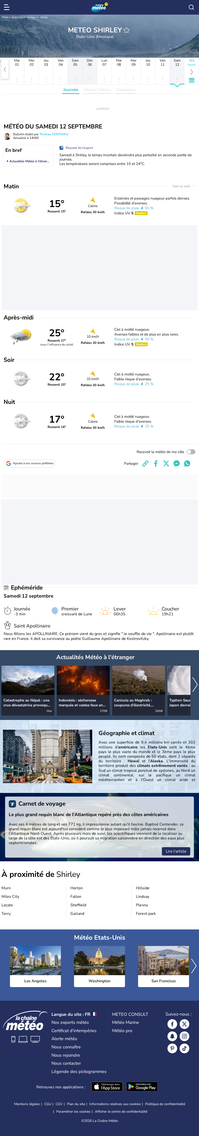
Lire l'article (176, 851)
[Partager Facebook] (156, 463)
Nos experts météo (70, 1022)
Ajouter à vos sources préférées (33, 463)
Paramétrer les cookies (73, 1112)
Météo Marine (125, 1022)
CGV (59, 1104)
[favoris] (126, 30)
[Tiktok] (184, 1048)
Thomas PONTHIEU (54, 134)
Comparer (126, 89)
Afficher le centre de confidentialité (121, 1112)
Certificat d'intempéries (74, 1031)
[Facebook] (172, 1024)
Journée (70, 89)
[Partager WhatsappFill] (187, 463)
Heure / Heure (97, 89)
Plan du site (76, 1104)
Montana (32, 17)
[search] (191, 7)
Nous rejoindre (65, 1055)
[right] (195, 685)
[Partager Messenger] (177, 463)
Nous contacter (66, 1063)
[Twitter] (184, 1024)
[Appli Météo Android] (142, 1087)
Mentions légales (27, 1104)
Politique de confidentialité (165, 1104)
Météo (4, 17)
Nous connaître (66, 1047)
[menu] (7, 7)
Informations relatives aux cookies (115, 1104)
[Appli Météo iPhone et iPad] (107, 1087)
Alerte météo (64, 1039)
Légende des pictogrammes (79, 1071)
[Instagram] (184, 1036)
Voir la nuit (182, 186)
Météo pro (122, 1031)
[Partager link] (145, 463)
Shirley (44, 17)
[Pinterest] (172, 1048)
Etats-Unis (18, 17)
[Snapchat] (172, 1036)
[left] (5, 69)
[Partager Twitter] (166, 463)
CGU (47, 1104)
